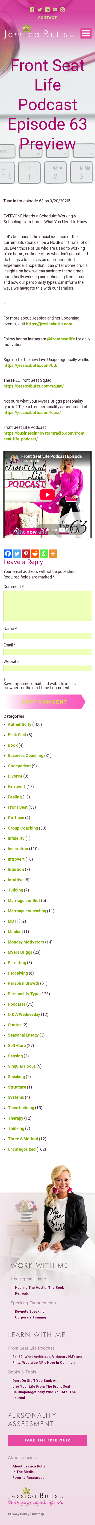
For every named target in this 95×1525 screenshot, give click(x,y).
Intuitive (16, 880)
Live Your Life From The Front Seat (41, 1386)
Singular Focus (22, 1066)
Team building (21, 1107)
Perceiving (18, 973)
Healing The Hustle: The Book (39, 1288)
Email (9, 645)
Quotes (14, 1025)
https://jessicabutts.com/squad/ (33, 386)
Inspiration (18, 849)
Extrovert (17, 786)
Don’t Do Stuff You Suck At (34, 1381)
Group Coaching (23, 828)
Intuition (16, 869)
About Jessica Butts (28, 1466)
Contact (47, 18)
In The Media (23, 1472)
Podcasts (16, 1004)
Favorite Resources (28, 1478)
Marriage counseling (27, 911)
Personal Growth (23, 983)
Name (10, 629)
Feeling (15, 797)
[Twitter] (17, 553)
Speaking (16, 1076)
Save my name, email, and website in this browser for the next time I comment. (39, 686)
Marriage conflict (24, 900)
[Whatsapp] (44, 553)
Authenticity (19, 724)
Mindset (15, 931)
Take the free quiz (47, 1440)
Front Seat (18, 807)
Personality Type (23, 994)
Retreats (22, 1293)
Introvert (16, 859)
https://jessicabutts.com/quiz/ (32, 412)
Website (11, 662)
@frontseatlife (61, 339)
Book (13, 745)
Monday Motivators (26, 942)
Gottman (16, 817)
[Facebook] (8, 553)
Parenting (17, 962)
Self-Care (17, 1045)
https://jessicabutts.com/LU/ (30, 365)
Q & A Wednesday (24, 1014)
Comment (13, 587)
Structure (17, 1087)
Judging (15, 890)
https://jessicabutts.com (49, 324)
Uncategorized (22, 1149)
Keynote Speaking (30, 1311)
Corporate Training (30, 1317)
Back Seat (17, 735)
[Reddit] (35, 553)
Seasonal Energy (23, 1035)
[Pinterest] (26, 553)
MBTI (13, 921)
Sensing (15, 1056)
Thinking (16, 1128)
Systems (16, 1097)
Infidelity (16, 838)
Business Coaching (25, 755)
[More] (53, 553)
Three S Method (23, 1139)
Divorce (15, 776)
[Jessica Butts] (38, 31)
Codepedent (19, 766)
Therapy (15, 1118)
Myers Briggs (20, 952)
